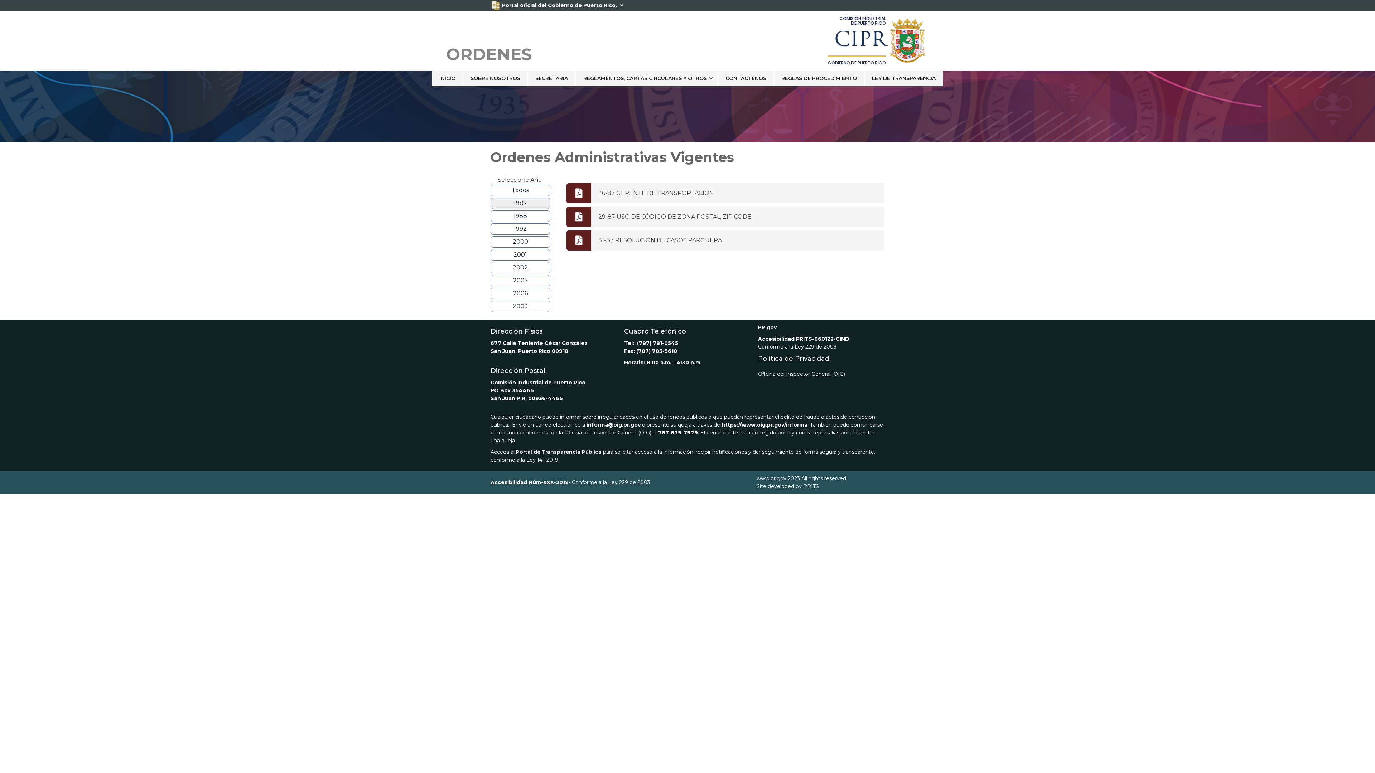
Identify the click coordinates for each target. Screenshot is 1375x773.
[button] (646, 78)
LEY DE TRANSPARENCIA (904, 78)
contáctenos (745, 78)
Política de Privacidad (793, 359)
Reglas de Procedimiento (819, 78)
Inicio (447, 78)
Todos (520, 190)
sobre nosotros (495, 78)
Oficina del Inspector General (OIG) (801, 374)
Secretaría (551, 78)
